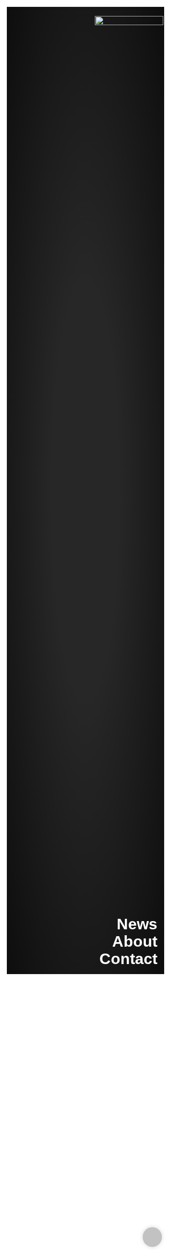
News (137, 924)
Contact (128, 958)
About (134, 941)
